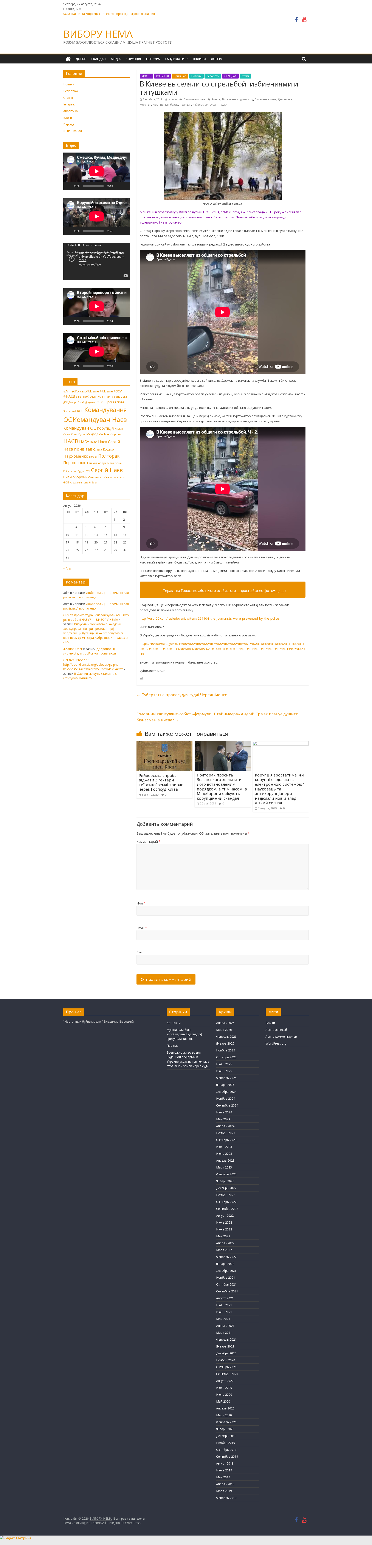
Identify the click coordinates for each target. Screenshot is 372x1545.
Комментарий (148, 841)
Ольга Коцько (103, 449)
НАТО (93, 442)
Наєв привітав (77, 449)
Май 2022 (223, 1236)
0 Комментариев (194, 99)
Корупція (145, 104)
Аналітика (70, 111)
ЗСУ (99, 402)
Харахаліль (76, 482)
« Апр (67, 568)
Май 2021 (223, 1319)
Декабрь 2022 (226, 1188)
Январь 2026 (225, 1043)
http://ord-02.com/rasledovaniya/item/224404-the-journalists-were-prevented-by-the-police (209, 618)
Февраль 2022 (226, 1257)
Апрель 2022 (225, 1243)
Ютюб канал (72, 131)
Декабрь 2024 (226, 1092)
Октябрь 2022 (226, 1202)
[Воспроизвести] (69, 186)
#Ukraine (106, 391)
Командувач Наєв (100, 419)
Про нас (172, 1045)
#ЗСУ (118, 391)
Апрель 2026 (225, 1023)
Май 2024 (223, 1119)
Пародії (68, 124)
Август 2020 (225, 1381)
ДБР (65, 402)
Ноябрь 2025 (225, 1050)
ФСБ (66, 482)
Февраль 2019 (226, 1498)
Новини (196, 76)
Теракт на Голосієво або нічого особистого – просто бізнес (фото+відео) (224, 590)
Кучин (81, 434)
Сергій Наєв (107, 470)
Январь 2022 (225, 1264)
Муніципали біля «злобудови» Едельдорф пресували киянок (185, 1034)
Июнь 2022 (224, 1229)
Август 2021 (225, 1298)
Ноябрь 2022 (225, 1195)
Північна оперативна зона (104, 463)
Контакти (174, 1023)
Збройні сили (114, 402)
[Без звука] (117, 186)
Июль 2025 (224, 1064)
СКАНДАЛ (98, 59)
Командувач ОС (79, 428)
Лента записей (276, 1030)
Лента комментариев (281, 1036)
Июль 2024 (224, 1112)
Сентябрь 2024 (227, 1105)
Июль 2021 (224, 1305)
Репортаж (213, 76)
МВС (155, 104)
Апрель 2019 (225, 1484)
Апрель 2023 (225, 1160)
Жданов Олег (72, 649)
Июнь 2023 (224, 1153)
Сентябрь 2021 (227, 1291)
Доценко (90, 402)
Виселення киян (265, 99)
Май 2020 (223, 1401)
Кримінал (180, 76)
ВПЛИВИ (199, 59)
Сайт (140, 952)
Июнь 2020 (224, 1394)
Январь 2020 (225, 1429)
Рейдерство (200, 104)
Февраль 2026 (226, 1036)
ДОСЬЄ (81, 59)
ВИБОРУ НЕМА (98, 33)
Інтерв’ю (69, 104)
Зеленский (69, 411)
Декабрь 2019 (226, 1436)
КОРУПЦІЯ (133, 59)
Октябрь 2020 (226, 1367)
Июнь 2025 (224, 1071)
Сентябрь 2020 (227, 1374)
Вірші (79, 396)
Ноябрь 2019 (225, 1443)
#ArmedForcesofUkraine (81, 391)
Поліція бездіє (169, 104)
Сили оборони (75, 477)
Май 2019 (223, 1477)
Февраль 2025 (226, 1078)
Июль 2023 (224, 1147)
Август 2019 (225, 1463)
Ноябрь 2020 (225, 1360)
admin (173, 99)
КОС (80, 411)
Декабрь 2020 (226, 1353)
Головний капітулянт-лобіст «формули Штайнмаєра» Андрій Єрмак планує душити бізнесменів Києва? (217, 717)
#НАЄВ (69, 396)
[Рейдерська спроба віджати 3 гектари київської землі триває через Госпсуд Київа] (164, 743)
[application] (96, 171)
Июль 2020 (224, 1388)
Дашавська (285, 99)
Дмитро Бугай (76, 402)
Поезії (93, 456)
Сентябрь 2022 (227, 1209)
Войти (270, 1023)
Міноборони (112, 434)
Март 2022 (224, 1250)
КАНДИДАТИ (174, 59)
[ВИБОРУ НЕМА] (68, 58)
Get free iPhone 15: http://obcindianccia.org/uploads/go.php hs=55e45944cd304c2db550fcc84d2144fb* (93, 664)
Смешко (93, 477)
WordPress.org (276, 1043)
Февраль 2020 (226, 1422)
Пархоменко (75, 456)
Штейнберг (90, 482)
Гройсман (89, 396)
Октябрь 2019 (226, 1450)
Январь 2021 (225, 1346)
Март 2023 (224, 1167)
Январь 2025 (225, 1085)
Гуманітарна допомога (112, 396)
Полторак (108, 456)
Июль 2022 (224, 1222)
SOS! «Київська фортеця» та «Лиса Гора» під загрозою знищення (110, 14)
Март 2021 (224, 1332)
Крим (74, 434)
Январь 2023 (225, 1181)
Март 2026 (224, 1030)
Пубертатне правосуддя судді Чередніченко (181, 694)
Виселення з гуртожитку (237, 99)
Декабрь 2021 (226, 1271)
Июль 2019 (224, 1470)
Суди (212, 104)
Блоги (67, 118)
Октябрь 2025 (226, 1057)
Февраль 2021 (226, 1339)
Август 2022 (225, 1215)
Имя (140, 903)
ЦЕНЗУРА (153, 59)
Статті (245, 76)
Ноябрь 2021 (225, 1277)
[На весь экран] (124, 186)
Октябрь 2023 (226, 1140)
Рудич (81, 471)
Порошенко (74, 462)
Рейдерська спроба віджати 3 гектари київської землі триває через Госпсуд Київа (161, 782)
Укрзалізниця (117, 477)
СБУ (87, 471)
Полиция (185, 104)
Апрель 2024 (225, 1126)
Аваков (216, 99)
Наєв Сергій (109, 441)
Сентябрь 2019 (227, 1456)
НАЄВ (70, 441)
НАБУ (84, 441)
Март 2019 (224, 1491)
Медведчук (94, 434)
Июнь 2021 (224, 1312)
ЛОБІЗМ (217, 59)
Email (141, 928)
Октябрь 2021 (226, 1284)
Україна (104, 477)
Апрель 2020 (225, 1408)
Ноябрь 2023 (225, 1133)
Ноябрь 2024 (225, 1098)
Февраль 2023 (226, 1174)
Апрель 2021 (225, 1326)
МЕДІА (116, 59)
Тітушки (222, 104)
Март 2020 (224, 1415)
